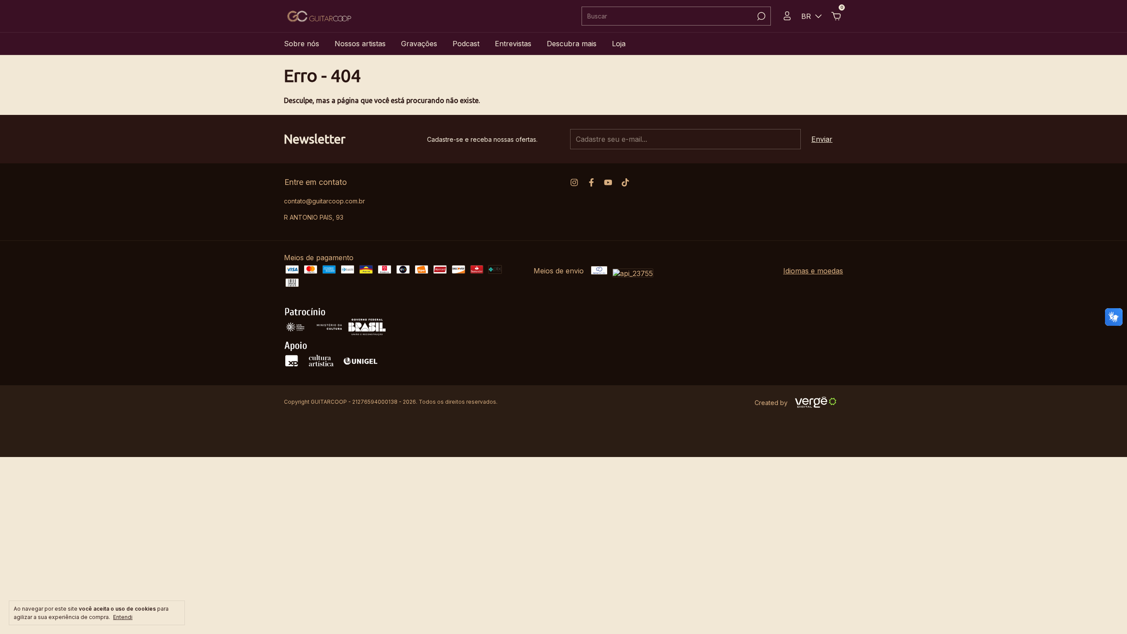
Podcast (466, 43)
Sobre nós (301, 43)
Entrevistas (513, 43)
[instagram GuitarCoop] (574, 182)
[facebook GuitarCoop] (591, 182)
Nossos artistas (360, 43)
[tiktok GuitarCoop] (625, 182)
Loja (619, 43)
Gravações (419, 43)
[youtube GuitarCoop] (608, 182)
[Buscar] (760, 16)
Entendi (123, 617)
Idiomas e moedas (813, 270)
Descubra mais (572, 43)
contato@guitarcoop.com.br (324, 201)
